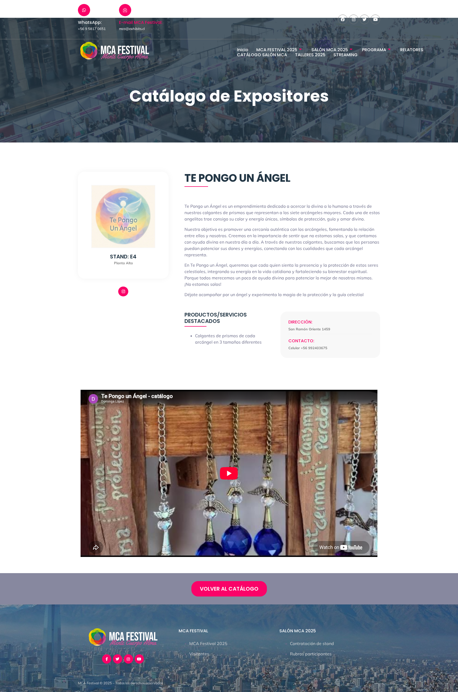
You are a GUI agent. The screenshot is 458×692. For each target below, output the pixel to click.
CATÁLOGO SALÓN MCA (262, 54)
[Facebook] (342, 19)
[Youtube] (375, 19)
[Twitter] (364, 19)
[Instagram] (353, 19)
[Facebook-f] (106, 659)
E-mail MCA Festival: (140, 22)
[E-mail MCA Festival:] (125, 10)
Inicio (242, 49)
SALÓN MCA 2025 (329, 49)
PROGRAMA (374, 49)
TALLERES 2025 (310, 54)
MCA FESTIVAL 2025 (276, 49)
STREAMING (345, 54)
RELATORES (411, 49)
